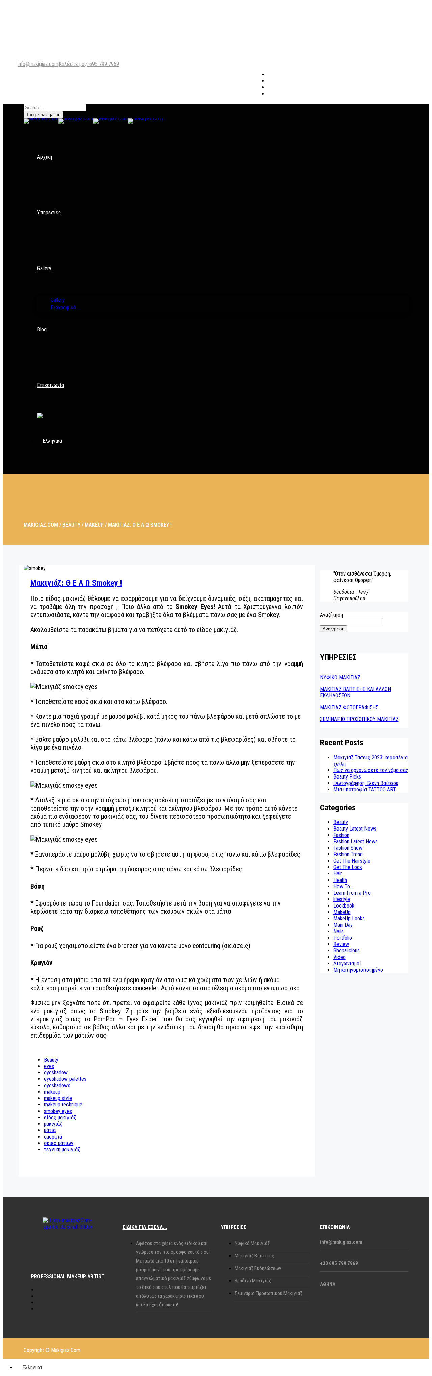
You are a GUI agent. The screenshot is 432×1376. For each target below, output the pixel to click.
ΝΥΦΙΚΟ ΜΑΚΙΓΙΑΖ (340, 677)
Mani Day (343, 925)
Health (340, 880)
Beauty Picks (347, 776)
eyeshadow (56, 1072)
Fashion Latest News (355, 841)
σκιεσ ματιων (58, 1143)
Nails (338, 931)
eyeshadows (57, 1085)
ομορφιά (53, 1136)
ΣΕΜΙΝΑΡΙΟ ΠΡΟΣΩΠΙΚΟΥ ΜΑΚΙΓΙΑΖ (359, 719)
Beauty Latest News (354, 828)
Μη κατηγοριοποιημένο (358, 970)
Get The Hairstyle (351, 861)
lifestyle (341, 899)
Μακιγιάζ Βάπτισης (254, 1256)
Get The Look (347, 867)
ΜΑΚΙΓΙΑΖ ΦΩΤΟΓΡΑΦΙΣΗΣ (349, 707)
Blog (42, 329)
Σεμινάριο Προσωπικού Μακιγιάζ (268, 1293)
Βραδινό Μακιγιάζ (253, 1281)
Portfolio (342, 938)
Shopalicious (346, 950)
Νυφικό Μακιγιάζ (252, 1243)
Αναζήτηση (331, 615)
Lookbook (343, 905)
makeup (52, 1092)
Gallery (44, 268)
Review (341, 944)
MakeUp (342, 912)
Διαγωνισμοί (347, 963)
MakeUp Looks (349, 918)
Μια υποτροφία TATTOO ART (364, 789)
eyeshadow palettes (65, 1079)
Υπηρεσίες (49, 212)
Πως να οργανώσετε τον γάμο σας (370, 770)
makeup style (58, 1098)
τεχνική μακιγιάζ (62, 1149)
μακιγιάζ (53, 1124)
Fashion (341, 835)
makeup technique (63, 1104)
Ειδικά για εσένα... (145, 1227)
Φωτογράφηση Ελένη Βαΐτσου (365, 783)
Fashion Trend (348, 854)
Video (339, 957)
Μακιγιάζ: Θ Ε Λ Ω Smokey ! (76, 583)
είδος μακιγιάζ (60, 1117)
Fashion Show (347, 848)
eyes (49, 1066)
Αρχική (44, 157)
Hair (337, 873)
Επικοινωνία (50, 385)
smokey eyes (58, 1111)
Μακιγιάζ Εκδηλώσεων (258, 1268)
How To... (343, 886)
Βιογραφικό (63, 307)
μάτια (50, 1130)
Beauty (51, 1059)
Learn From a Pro (352, 893)
